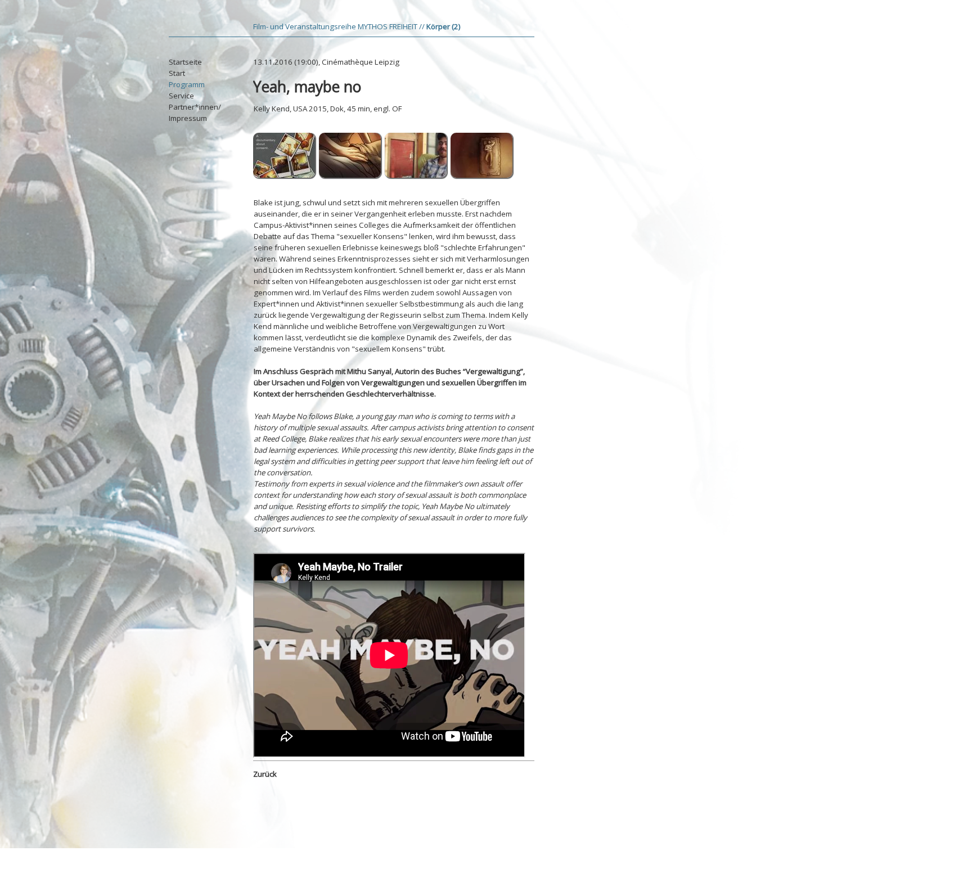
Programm (187, 84)
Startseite (185, 62)
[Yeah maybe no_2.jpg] (416, 176)
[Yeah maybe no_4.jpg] (482, 176)
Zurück (265, 774)
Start (177, 73)
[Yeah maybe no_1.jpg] (284, 176)
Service (181, 96)
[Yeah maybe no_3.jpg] (350, 176)
